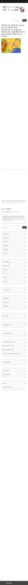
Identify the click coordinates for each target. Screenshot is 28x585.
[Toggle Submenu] (24, 234)
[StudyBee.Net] (13, 8)
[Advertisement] (14, 112)
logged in (8, 211)
